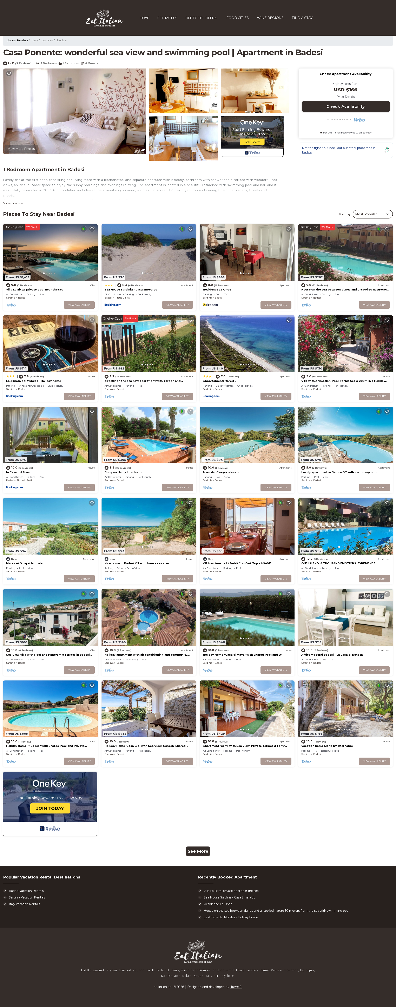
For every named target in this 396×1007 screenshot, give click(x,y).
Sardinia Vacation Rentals (27, 897)
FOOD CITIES (237, 18)
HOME (144, 18)
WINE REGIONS (270, 18)
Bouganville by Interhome (123, 472)
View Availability (79, 304)
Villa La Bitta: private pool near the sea (34, 289)
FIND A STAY (302, 18)
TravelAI (236, 987)
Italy (35, 40)
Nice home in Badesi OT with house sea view (137, 563)
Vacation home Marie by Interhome (327, 745)
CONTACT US (167, 18)
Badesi (62, 40)
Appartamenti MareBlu (219, 380)
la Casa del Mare (18, 472)
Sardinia (47, 40)
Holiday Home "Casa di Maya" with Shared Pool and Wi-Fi (244, 654)
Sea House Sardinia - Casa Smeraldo (131, 289)
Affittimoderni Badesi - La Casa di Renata (332, 654)
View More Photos (21, 149)
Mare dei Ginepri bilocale (221, 472)
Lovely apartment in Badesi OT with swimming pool (339, 472)
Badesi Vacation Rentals (26, 891)
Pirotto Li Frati (122, 297)
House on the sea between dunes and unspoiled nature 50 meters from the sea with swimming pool (276, 911)
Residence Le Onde (217, 289)
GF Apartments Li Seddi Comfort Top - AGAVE (237, 563)
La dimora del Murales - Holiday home (33, 380)
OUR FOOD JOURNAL (201, 18)
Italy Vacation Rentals (24, 904)
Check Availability (345, 106)
